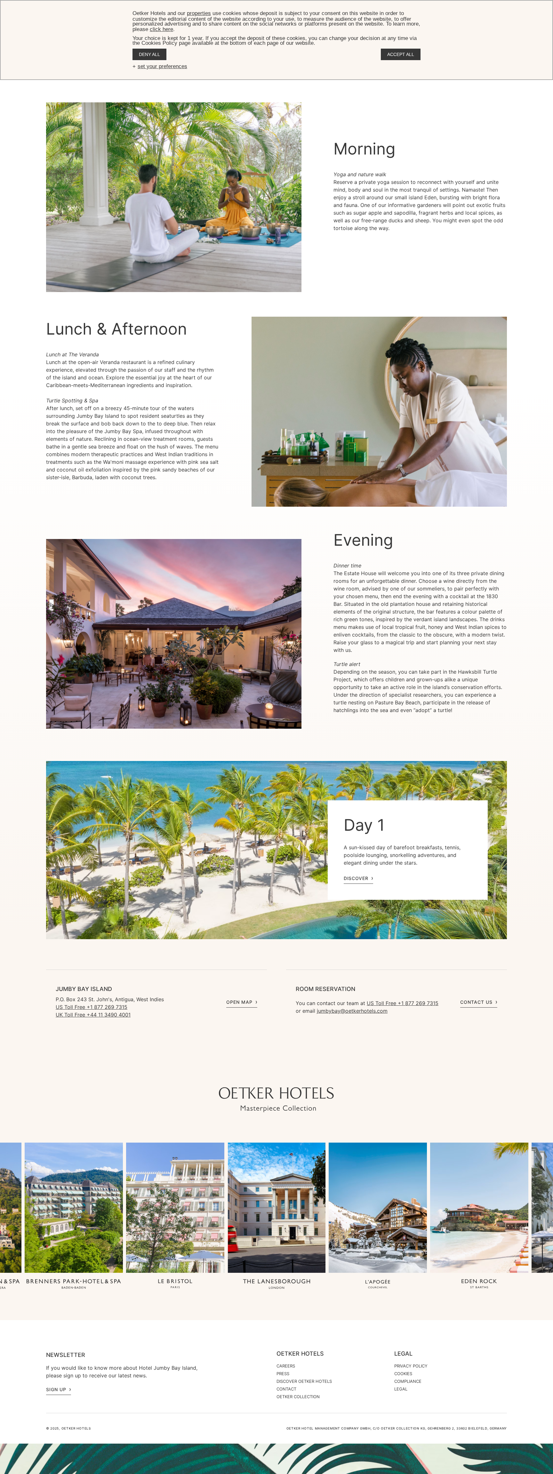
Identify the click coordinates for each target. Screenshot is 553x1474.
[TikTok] (238, 1074)
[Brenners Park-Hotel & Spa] (74, 1284)
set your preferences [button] (162, 66)
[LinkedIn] (289, 1074)
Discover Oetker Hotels (304, 1381)
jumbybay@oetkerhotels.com (352, 1011)
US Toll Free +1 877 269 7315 (91, 1007)
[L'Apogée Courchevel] (378, 1284)
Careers (285, 1365)
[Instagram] (250, 1074)
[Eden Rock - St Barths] (479, 1284)
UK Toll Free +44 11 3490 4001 (93, 1014)
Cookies (403, 1373)
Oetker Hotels (300, 1354)
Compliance (407, 1381)
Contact (286, 1388)
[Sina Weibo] (315, 1074)
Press (282, 1373)
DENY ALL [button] (149, 54)
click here (161, 29)
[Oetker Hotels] (276, 1099)
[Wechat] (302, 1074)
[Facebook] (276, 1074)
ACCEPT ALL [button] (400, 54)
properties (199, 13)
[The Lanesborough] (277, 1284)
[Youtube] (263, 1074)
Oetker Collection (298, 1396)
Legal (403, 1354)
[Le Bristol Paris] (175, 1284)
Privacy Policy (411, 1365)
